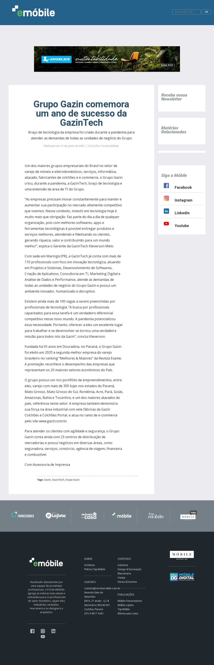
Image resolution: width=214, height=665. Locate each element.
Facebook (183, 187)
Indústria (123, 565)
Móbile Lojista (126, 605)
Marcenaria (124, 573)
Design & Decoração (129, 569)
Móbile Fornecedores (130, 601)
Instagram (183, 200)
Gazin (47, 479)
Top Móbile (124, 609)
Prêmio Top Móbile (94, 569)
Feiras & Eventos (127, 581)
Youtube (182, 225)
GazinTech (58, 479)
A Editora (89, 565)
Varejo (121, 577)
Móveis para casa (128, 613)
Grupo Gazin (73, 479)
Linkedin (182, 213)
